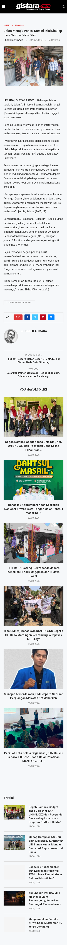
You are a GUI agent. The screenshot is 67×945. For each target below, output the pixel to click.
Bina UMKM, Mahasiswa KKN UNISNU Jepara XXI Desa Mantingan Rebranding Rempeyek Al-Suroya (33, 635)
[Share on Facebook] (27, 317)
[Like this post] (19, 317)
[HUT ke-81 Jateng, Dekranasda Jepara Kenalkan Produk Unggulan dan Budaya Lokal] (33, 543)
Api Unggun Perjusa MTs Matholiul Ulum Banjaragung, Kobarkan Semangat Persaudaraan (45, 898)
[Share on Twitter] (35, 317)
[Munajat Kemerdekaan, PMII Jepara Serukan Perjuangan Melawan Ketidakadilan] (33, 669)
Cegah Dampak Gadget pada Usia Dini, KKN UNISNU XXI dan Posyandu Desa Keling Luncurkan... (33, 446)
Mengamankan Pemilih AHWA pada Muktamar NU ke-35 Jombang (45, 923)
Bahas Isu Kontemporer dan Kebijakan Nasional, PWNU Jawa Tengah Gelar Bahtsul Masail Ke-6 (33, 509)
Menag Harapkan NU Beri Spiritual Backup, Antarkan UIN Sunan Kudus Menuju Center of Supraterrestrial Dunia (46, 844)
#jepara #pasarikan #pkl (19, 302)
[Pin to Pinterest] (43, 317)
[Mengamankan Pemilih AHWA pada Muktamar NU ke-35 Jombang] (14, 924)
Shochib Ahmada (13, 40)
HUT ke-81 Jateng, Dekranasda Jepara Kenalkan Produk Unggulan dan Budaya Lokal (33, 572)
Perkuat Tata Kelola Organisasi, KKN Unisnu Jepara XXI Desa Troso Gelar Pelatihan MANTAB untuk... (33, 757)
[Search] (63, 6)
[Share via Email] (51, 317)
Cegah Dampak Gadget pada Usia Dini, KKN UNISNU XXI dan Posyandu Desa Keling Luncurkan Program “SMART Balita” (46, 814)
